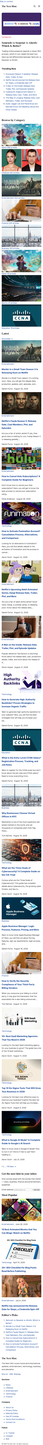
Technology (6, 37)
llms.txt (5, 1374)
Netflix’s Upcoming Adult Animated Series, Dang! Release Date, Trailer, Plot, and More (20, 593)
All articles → (7, 339)
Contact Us (10, 1422)
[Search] (34, 6)
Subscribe (37, 1190)
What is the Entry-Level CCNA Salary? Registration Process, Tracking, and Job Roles (21, 761)
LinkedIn (9, 1436)
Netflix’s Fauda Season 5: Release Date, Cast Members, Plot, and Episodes (19, 424)
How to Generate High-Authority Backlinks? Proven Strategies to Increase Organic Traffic (18, 703)
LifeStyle (9, 1388)
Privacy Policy (11, 1410)
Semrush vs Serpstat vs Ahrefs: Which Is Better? (19, 44)
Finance (9, 1397)
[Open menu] (39, 6)
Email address (7, 1190)
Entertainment (8, 1224)
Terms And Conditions (15, 1419)
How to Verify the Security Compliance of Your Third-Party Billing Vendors (18, 984)
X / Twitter (10, 1433)
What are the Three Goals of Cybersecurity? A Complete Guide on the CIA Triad (21, 871)
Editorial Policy (12, 1413)
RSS (7, 1439)
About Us (10, 1407)
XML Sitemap (15, 1374)
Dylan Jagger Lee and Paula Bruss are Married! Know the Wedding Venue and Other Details (22, 107)
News (8, 1385)
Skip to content (6, 1)
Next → (13, 1166)
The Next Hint (9, 6)
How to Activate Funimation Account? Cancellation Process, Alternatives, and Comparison (21, 534)
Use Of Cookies (12, 1416)
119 (8, 1166)
